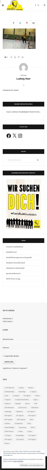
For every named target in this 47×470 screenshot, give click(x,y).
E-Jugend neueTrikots (22, 399)
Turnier (29, 431)
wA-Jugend (32, 435)
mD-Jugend (31, 415)
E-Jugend (7, 399)
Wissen (7, 443)
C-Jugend (33, 391)
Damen (37, 395)
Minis (31, 419)
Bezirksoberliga (9, 391)
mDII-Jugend (21, 419)
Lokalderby (19, 411)
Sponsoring (22, 427)
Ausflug (21, 387)
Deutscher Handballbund (14, 247)
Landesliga (8, 411)
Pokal (29, 423)
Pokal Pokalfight (9, 427)
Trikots (20, 431)
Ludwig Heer (9, 13)
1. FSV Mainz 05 (9, 387)
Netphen (7, 423)
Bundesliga (22, 391)
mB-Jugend (8, 415)
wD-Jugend (32, 439)
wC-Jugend (20, 439)
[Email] (43, 13)
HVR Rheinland (9, 407)
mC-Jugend (19, 415)
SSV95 (33, 427)
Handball (17, 403)
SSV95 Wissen (9, 431)
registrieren (7, 368)
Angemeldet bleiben (11, 356)
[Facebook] (34, 13)
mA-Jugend (30, 411)
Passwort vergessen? (20, 368)
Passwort (6, 348)
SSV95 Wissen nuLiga (13, 279)
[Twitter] (37, 13)
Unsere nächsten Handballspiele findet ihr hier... (23, 112)
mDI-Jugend (8, 419)
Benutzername (8, 339)
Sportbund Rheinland (13, 273)
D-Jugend (16, 395)
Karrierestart (23, 407)
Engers (36, 399)
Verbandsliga (20, 435)
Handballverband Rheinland (15, 263)
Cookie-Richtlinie (18, 461)
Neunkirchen (19, 423)
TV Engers (8, 435)
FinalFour (7, 403)
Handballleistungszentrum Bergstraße (19, 257)
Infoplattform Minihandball (15, 268)
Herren (27, 403)
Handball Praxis (11, 252)
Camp (6, 395)
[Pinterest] (40, 13)
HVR (35, 403)
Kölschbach (34, 407)
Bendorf (30, 387)
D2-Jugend (27, 395)
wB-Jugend (8, 439)
